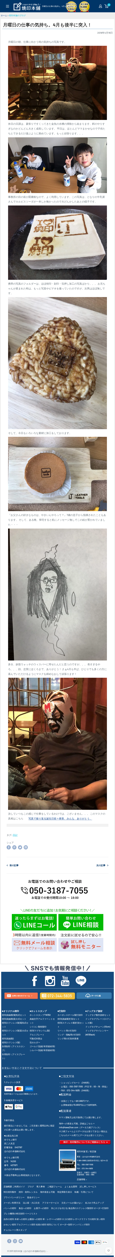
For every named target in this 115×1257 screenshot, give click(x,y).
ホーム (4, 15)
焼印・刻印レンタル (28, 1192)
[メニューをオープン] (7, 6)
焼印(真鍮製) (8, 1038)
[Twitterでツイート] (20, 847)
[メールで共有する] (26, 847)
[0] (106, 6)
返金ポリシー (33, 1197)
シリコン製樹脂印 (38, 1026)
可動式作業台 (36, 1038)
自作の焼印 (9, 1219)
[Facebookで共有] (9, 847)
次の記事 (100, 865)
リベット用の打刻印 (67, 1030)
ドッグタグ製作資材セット (98, 1015)
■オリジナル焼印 (10, 1011)
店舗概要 (8, 1186)
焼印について (53, 1224)
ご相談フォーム (54, 1186)
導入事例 (40, 1186)
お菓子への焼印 (41, 1208)
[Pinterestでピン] (14, 847)
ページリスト (31, 1213)
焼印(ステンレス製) (11, 1042)
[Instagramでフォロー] (15, 1241)
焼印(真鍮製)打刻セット (69, 1019)
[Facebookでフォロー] (9, 1241)
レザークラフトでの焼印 (84, 1219)
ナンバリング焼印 (81, 1224)
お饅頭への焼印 (35, 1219)
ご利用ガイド (18, 1186)
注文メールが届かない (72, 1202)
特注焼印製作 (10, 1192)
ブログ (31, 1186)
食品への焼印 (25, 1208)
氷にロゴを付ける (59, 1208)
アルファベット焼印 (26, 1224)
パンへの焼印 (10, 1208)
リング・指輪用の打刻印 (69, 1034)
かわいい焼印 (10, 1224)
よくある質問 (71, 1186)
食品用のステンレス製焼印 (80, 1208)
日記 (15, 835)
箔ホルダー (35, 1042)
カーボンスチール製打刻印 (70, 1015)
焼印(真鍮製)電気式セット (14, 1015)
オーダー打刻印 (101, 1208)
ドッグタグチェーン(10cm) (97, 1026)
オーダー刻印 (66, 1224)
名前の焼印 (41, 1224)
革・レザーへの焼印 (52, 1219)
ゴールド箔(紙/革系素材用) (42, 1046)
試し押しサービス (88, 1186)
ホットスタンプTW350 (40, 1015)
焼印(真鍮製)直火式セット (14, 1019)
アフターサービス (50, 1202)
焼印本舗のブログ (17, 15)
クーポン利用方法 (12, 1202)
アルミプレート (37, 1034)
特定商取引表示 (64, 1192)
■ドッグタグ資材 (93, 1011)
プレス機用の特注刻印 (14, 1213)
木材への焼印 (21, 1219)
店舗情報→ (82, 1179)
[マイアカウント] (100, 6)
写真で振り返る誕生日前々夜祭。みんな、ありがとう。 (60, 818)
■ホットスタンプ (38, 1011)
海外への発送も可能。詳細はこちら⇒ (77, 1123)
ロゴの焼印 (67, 1219)
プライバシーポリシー (14, 1197)
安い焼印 (100, 1219)
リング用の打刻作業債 (68, 1038)
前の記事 (14, 865)
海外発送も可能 (47, 1192)
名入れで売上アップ (94, 1202)
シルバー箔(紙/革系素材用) (42, 1050)
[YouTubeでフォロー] (21, 1241)
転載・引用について (84, 1192)
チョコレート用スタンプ (15, 1230)
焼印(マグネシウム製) (40, 1030)
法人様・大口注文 (31, 1202)
